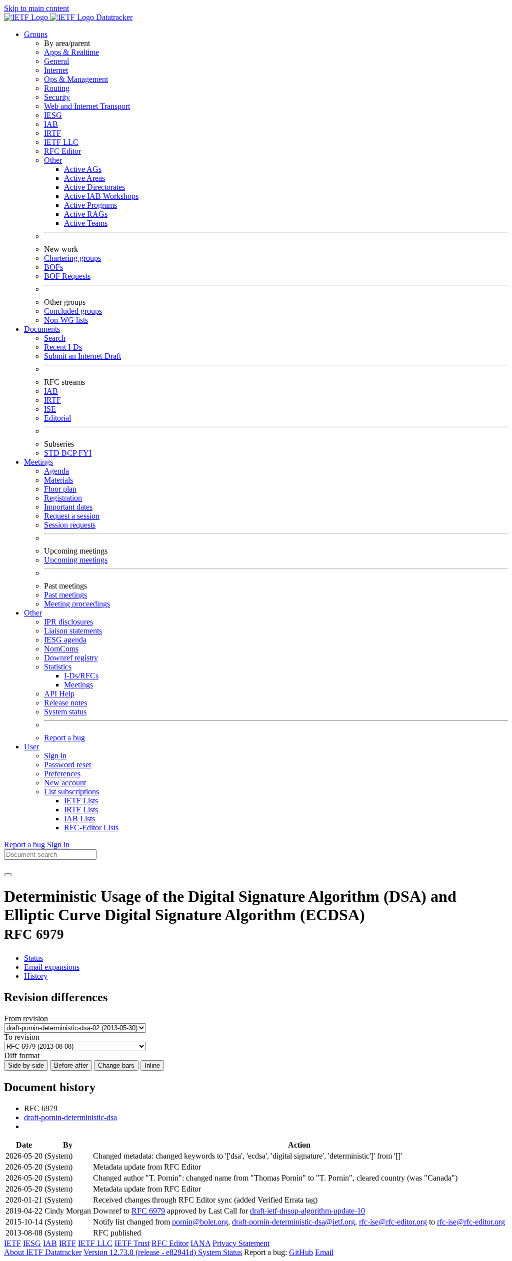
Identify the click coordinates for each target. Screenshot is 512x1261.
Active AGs (83, 169)
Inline (152, 1065)
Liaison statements (73, 631)
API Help (59, 693)
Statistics (58, 666)
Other (53, 160)
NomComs (61, 648)
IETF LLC (61, 142)
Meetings (78, 684)
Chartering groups (72, 258)
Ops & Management (76, 79)
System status (65, 711)
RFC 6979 (148, 1211)
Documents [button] (42, 329)
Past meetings (65, 595)
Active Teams (86, 223)
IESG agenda (65, 639)
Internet (56, 70)
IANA (200, 1243)
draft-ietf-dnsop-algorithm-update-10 (307, 1211)
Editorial (57, 418)
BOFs (53, 267)
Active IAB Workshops (101, 196)
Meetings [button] (38, 462)
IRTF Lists (81, 809)
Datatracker (113, 17)
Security (57, 97)
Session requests (70, 525)
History (36, 976)
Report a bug (64, 737)
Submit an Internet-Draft (82, 356)
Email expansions (52, 967)
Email (324, 1252)
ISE (50, 409)
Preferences (62, 773)
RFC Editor (62, 151)
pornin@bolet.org (200, 1222)
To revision (22, 1037)
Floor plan (60, 489)
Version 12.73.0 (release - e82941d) (141, 1252)
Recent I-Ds (63, 347)
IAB (51, 124)
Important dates (68, 507)
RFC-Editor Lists (91, 827)
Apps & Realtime (71, 52)
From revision (26, 1018)
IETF (12, 1243)
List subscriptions (71, 791)
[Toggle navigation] (8, 874)
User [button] (31, 746)
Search (55, 338)
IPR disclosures (68, 622)
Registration (63, 498)
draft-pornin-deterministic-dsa (70, 1117)
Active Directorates (94, 187)
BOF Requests (67, 276)
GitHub (301, 1252)
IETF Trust (132, 1243)
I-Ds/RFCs (81, 675)
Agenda (56, 471)
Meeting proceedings (77, 604)
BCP (70, 453)
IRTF (52, 133)
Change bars (116, 1065)
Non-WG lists (66, 320)
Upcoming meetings (76, 560)
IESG (53, 115)
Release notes (65, 702)
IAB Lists (79, 818)
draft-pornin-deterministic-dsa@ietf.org (293, 1222)
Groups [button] (36, 34)
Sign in (55, 755)
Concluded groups (73, 311)
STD (53, 453)
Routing (57, 88)
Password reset (67, 764)
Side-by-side (26, 1065)
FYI (85, 453)
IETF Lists (81, 800)
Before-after (71, 1065)
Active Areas (84, 178)
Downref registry (71, 657)
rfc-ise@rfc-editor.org (393, 1222)
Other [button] (33, 613)
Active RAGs (86, 214)
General (56, 61)
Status (33, 958)
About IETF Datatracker (43, 1252)
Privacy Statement (241, 1243)
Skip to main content (36, 8)
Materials (58, 480)
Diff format (22, 1055)
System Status (220, 1252)
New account (65, 782)
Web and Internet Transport (87, 106)
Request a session (72, 516)
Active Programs (90, 205)
